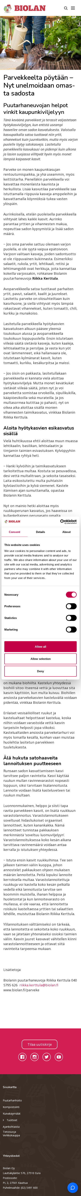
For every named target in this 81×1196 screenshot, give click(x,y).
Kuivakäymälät (12, 1113)
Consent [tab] (14, 532)
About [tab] (66, 532)
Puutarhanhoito (12, 1100)
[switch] (71, 606)
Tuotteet (12, 1120)
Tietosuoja (9, 1132)
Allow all (40, 646)
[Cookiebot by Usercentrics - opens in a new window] (60, 521)
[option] (40, 43)
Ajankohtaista (11, 1126)
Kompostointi (11, 1107)
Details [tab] (40, 532)
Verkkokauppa (11, 1135)
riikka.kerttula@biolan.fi (38, 985)
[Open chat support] (72, 1187)
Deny (40, 671)
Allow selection (41, 658)
